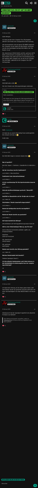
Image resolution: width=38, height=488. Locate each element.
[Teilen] (35, 20)
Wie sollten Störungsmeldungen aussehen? (18, 92)
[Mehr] (35, 33)
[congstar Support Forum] (6, 3)
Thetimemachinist (8, 320)
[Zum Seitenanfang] (35, 485)
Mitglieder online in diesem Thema (13, 480)
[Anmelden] (31, 3)
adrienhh (6, 16)
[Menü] (35, 3)
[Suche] (26, 3)
